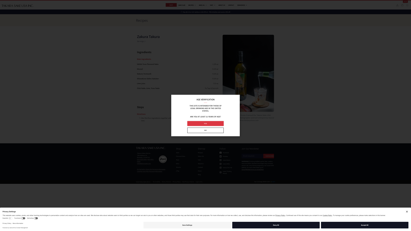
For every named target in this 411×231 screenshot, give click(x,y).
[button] (205, 123)
